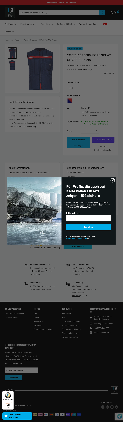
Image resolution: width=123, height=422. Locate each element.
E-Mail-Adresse (73, 213)
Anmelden (88, 227)
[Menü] (12, 392)
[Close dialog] (113, 180)
